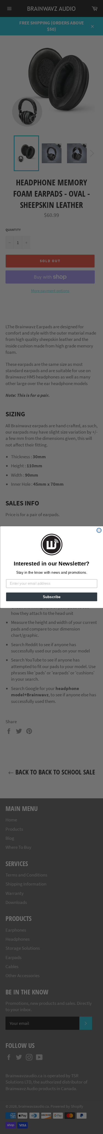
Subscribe (51, 596)
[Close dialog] (99, 530)
